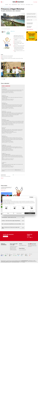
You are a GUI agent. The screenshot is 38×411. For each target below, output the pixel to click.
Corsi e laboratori (28, 4)
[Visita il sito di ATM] (31, 256)
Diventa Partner (29, 27)
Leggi (22, 217)
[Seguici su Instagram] (27, 237)
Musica (19, 4)
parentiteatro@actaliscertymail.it (24, 260)
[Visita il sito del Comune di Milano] (11, 256)
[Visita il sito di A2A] (19, 256)
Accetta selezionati (19, 213)
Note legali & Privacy (3, 261)
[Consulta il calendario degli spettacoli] (35, 2)
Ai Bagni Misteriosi (14, 4)
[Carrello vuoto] (36, 2)
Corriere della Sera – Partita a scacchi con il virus (9, 217)
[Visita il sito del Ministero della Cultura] (3, 256)
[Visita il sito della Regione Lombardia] (7, 256)
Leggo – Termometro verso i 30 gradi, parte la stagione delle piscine (10, 227)
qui (34, 13)
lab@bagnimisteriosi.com (18, 169)
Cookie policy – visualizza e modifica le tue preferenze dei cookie (13, 261)
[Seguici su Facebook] (29, 237)
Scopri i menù (3, 190)
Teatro (10, 4)
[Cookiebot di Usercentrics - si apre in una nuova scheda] (30, 197)
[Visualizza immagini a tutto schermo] (4, 79)
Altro (31, 4)
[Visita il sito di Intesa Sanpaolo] (15, 256)
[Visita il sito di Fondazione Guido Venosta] (23, 256)
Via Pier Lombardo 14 (21, 245)
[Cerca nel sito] (34, 2)
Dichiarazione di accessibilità (24, 261)
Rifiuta (8, 213)
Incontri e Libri (23, 4)
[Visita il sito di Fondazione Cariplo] (27, 256)
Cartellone (6, 4)
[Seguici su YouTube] (30, 237)
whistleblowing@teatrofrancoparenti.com (32, 261)
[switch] (15, 208)
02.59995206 (3, 244)
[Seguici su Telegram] (31, 237)
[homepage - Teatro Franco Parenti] (19, 2)
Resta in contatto (5, 236)
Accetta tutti (29, 213)
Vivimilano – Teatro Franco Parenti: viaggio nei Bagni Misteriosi (11, 220)
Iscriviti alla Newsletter (29, 29)
